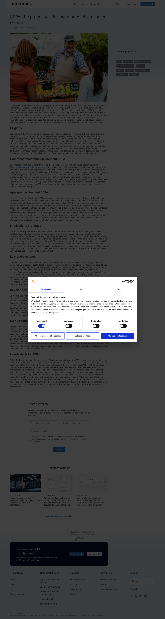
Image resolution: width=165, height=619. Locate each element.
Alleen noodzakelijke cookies (48, 336)
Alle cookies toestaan (117, 336)
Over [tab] (119, 289)
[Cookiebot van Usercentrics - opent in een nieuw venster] (123, 281)
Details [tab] (83, 289)
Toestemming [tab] (46, 289)
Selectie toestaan (82, 336)
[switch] (68, 326)
